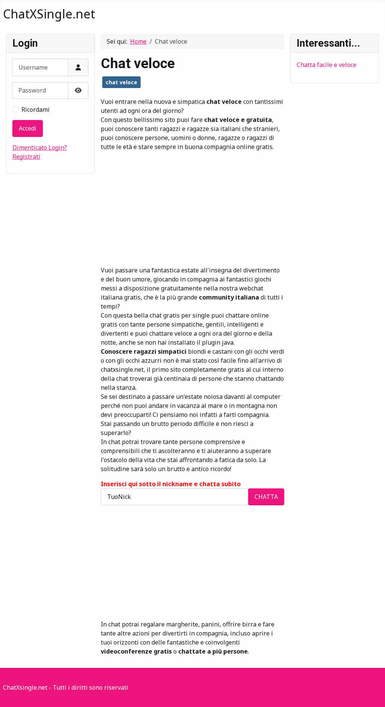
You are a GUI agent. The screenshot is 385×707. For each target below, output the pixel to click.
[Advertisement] (192, 204)
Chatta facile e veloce (326, 65)
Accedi (27, 128)
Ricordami (35, 109)
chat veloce (121, 82)
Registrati (26, 156)
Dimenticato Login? (39, 147)
